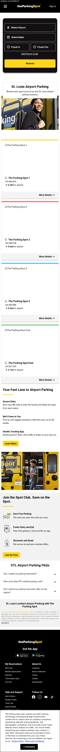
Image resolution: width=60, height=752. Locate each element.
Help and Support (14, 692)
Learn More (11, 443)
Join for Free (11, 555)
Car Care (8, 682)
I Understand (29, 747)
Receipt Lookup (11, 700)
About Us (36, 664)
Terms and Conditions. (35, 741)
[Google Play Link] (38, 655)
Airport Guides (10, 707)
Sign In (52, 6)
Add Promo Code (29, 54)
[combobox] (32, 27)
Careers (35, 679)
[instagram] (40, 698)
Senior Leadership (38, 672)
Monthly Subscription (13, 672)
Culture (35, 675)
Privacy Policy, (18, 741)
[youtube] (46, 698)
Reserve (30, 63)
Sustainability (37, 682)
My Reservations (13, 664)
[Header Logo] (28, 6)
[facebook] (34, 698)
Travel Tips (9, 703)
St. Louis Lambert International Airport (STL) (17, 612)
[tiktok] (52, 698)
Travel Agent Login (12, 679)
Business (8, 675)
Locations (35, 668)
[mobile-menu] (5, 6)
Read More (5, 623)
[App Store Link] (22, 655)
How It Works (10, 696)
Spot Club (9, 668)
